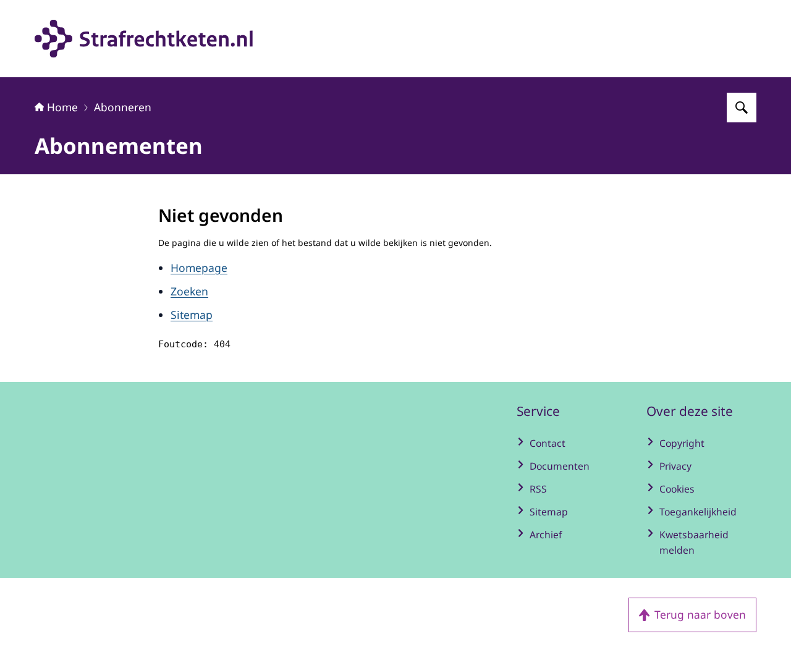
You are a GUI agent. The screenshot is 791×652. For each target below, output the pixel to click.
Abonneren (122, 106)
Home (62, 106)
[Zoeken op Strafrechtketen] (741, 107)
